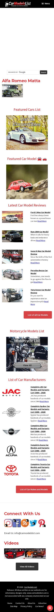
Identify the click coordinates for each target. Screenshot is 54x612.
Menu (47, 3)
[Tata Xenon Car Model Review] (12, 290)
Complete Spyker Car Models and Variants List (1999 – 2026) (40, 409)
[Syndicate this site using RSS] (25, 521)
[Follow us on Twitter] (33, 521)
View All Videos (27, 566)
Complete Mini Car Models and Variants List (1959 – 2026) (40, 428)
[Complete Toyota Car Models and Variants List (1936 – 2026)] (11, 464)
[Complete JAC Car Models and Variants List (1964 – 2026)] (11, 387)
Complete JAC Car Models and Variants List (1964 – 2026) (40, 390)
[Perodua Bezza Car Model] (12, 270)
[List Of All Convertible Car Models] (27, 117)
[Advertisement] (27, 39)
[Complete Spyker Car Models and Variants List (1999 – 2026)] (11, 406)
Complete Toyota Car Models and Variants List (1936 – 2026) (40, 467)
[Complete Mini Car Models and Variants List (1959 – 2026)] (11, 426)
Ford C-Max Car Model (40, 212)
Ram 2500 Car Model (39, 232)
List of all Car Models (38, 314)
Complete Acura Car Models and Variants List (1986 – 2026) (40, 448)
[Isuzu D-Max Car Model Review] (12, 251)
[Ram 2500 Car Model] (12, 232)
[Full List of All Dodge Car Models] (14, 550)
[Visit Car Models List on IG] (8, 521)
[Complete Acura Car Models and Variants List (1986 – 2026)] (11, 445)
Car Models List (30, 587)
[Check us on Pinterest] (41, 521)
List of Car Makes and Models (34, 489)
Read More (42, 221)
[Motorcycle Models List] (27, 338)
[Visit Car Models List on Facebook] (16, 521)
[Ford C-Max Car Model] (12, 212)
